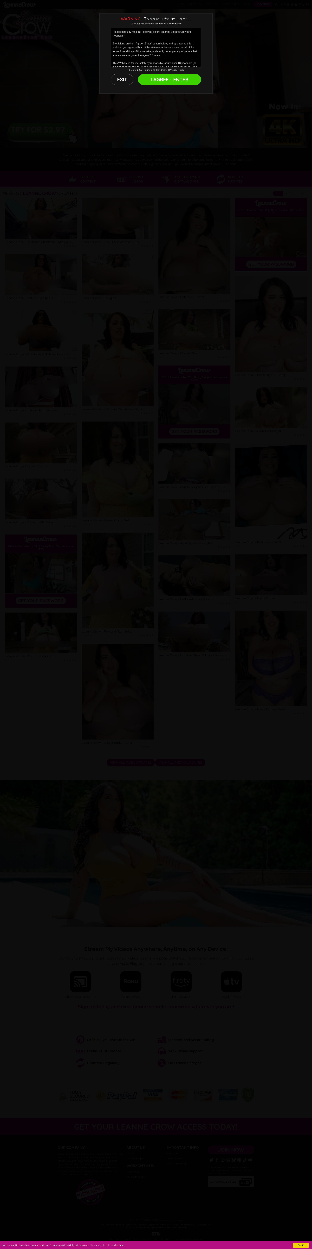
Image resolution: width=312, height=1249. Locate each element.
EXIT (122, 79)
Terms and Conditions (156, 69)
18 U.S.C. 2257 (135, 69)
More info (119, 1245)
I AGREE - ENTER (169, 79)
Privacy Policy (176, 69)
